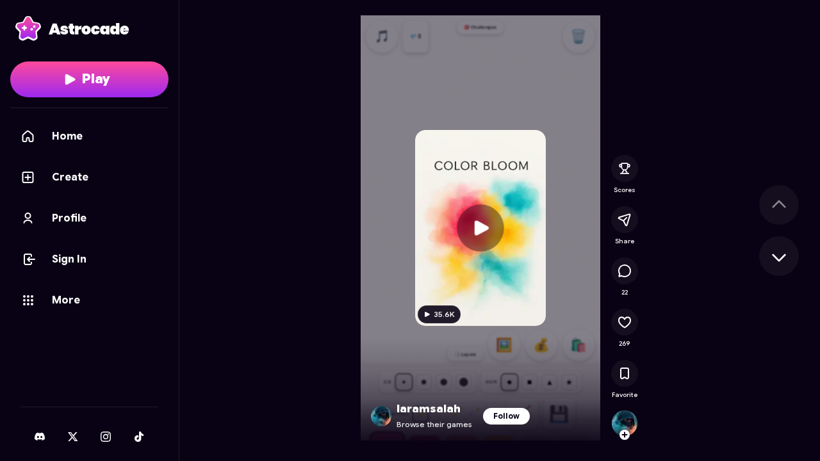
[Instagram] (106, 437)
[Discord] (40, 437)
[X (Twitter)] (73, 437)
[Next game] (779, 256)
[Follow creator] (624, 435)
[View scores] (625, 168)
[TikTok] (139, 437)
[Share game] (625, 220)
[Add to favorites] (625, 373)
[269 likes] (625, 322)
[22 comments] (625, 271)
